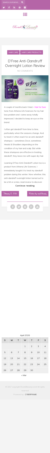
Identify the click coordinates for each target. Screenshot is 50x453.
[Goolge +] (25, 7)
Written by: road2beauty (38, 193)
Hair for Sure (40, 107)
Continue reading (25, 185)
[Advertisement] (25, 246)
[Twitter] (4, 7)
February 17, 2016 (10, 193)
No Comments (25, 71)
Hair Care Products (31, 52)
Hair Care (13, 52)
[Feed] (14, 7)
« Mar (23, 375)
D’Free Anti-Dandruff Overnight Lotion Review (25, 63)
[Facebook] (9, 7)
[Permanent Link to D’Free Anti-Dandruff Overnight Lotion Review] (25, 101)
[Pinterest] (19, 7)
